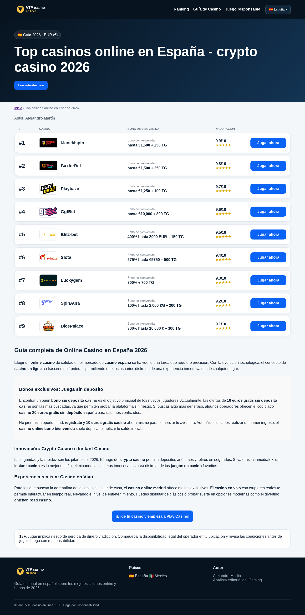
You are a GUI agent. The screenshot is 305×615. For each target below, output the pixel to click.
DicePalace (72, 326)
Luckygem (71, 280)
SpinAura (70, 303)
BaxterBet (71, 165)
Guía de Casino (207, 9)
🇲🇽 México (158, 576)
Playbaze (70, 188)
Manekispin (72, 143)
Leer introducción (31, 85)
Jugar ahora (268, 143)
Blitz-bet (69, 234)
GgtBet (68, 211)
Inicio (18, 108)
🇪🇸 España (138, 576)
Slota (66, 257)
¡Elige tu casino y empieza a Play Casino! (152, 516)
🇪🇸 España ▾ (278, 9)
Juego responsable (242, 9)
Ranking (181, 9)
